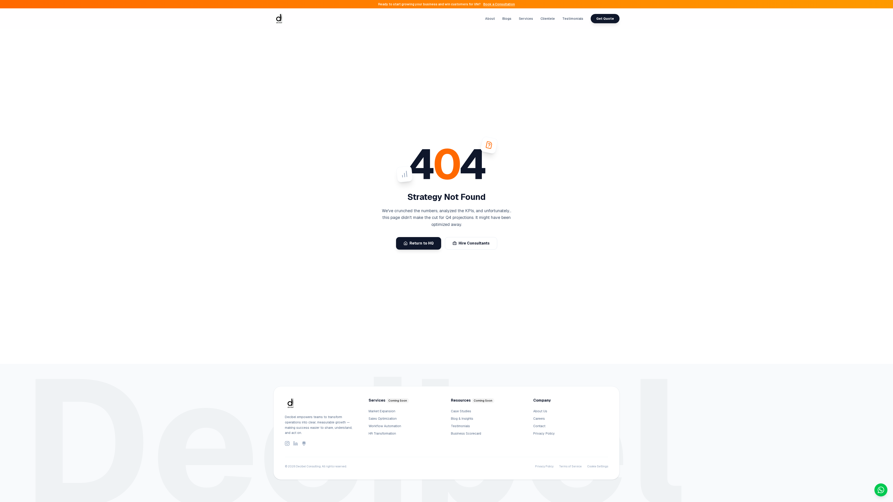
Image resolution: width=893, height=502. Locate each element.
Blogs (506, 19)
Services (526, 19)
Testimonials (572, 19)
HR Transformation (382, 433)
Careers (539, 418)
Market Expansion (382, 411)
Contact (539, 426)
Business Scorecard (466, 433)
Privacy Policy (544, 433)
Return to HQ (422, 243)
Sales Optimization (383, 418)
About (490, 19)
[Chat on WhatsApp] (880, 489)
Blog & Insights (462, 418)
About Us (540, 411)
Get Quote (605, 19)
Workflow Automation (385, 426)
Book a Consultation (499, 4)
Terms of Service (570, 466)
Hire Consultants (474, 243)
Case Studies (461, 411)
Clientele (547, 19)
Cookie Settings (597, 466)
